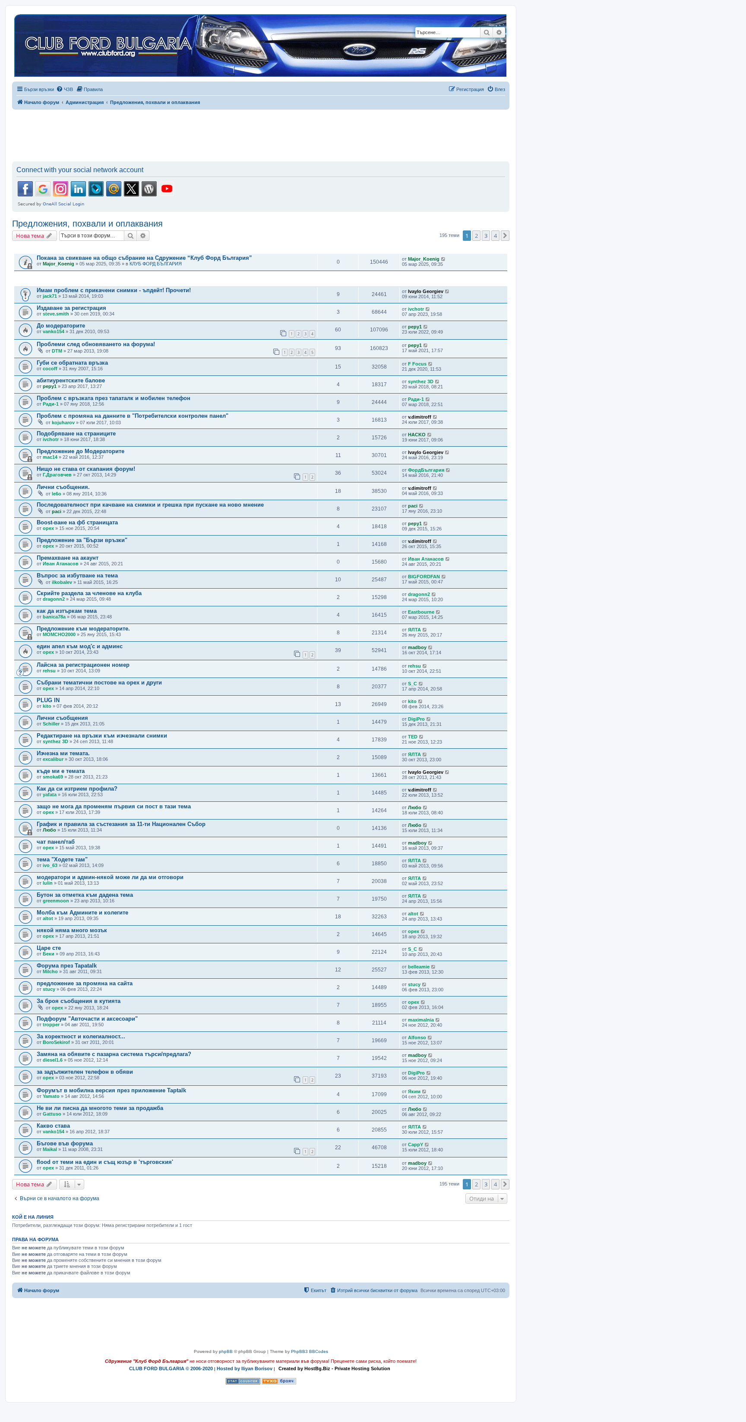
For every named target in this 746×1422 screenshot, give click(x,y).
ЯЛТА (414, 629)
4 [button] (495, 236)
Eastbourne (421, 612)
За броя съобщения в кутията (78, 1001)
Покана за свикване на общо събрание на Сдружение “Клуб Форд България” (144, 258)
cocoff (50, 368)
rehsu (49, 670)
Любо (414, 807)
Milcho (50, 971)
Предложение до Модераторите (80, 451)
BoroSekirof (56, 1042)
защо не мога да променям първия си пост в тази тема (114, 806)
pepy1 (415, 326)
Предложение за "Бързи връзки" (82, 540)
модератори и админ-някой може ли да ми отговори (110, 877)
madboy (417, 647)
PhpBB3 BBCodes (309, 1351)
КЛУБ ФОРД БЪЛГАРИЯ (156, 263)
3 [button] (485, 236)
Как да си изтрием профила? (77, 788)
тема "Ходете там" (62, 859)
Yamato (51, 1096)
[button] (505, 235)
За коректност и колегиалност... (81, 1036)
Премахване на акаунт (67, 558)
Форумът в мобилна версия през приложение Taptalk (111, 1090)
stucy (49, 989)
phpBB (226, 1351)
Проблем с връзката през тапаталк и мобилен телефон (113, 398)
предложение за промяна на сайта (85, 983)
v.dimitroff (419, 416)
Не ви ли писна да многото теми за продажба (100, 1108)
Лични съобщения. (63, 487)
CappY (415, 1144)
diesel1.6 (53, 1060)
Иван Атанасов (61, 563)
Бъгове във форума (65, 1143)
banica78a (54, 616)
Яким (414, 1091)
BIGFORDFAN (424, 576)
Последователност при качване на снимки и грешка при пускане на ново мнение (150, 504)
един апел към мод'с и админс (80, 646)
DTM (57, 350)
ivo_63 (50, 865)
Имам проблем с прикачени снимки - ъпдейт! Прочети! (114, 290)
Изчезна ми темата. (63, 753)
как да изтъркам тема (67, 611)
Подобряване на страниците (76, 433)
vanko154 (53, 331)
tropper (51, 1024)
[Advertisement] (261, 133)
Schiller (51, 723)
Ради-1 (51, 404)
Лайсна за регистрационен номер (83, 665)
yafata (50, 794)
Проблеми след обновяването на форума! (96, 344)
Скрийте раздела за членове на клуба (89, 593)
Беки (48, 953)
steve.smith (56, 313)
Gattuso (52, 1113)
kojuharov (63, 422)
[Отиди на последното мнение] (443, 259)
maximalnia (421, 1019)
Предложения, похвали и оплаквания (87, 223)
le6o (56, 493)
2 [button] (476, 236)
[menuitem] (64, 89)
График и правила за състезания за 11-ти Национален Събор (121, 824)
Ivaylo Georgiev (425, 291)
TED (412, 736)
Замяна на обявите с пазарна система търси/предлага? (114, 1054)
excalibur (53, 759)
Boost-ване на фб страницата (77, 522)
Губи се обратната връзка (72, 362)
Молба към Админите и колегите (82, 912)
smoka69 (53, 776)
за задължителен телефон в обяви (85, 1072)
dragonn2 (54, 599)
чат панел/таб (56, 842)
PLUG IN (48, 700)
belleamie (419, 966)
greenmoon (56, 900)
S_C (412, 683)
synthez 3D (420, 381)
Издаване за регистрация (71, 308)
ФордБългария (426, 470)
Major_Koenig (58, 263)
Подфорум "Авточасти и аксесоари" (87, 1018)
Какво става (53, 1125)
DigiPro (416, 719)
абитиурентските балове (71, 380)
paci (56, 511)
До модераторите (61, 325)
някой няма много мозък (72, 930)
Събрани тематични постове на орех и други (99, 682)
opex (48, 528)
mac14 (50, 457)
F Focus (417, 363)
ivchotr (416, 309)
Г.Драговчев (57, 474)
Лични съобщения (62, 718)
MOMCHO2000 (59, 634)
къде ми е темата (61, 771)
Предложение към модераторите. (83, 628)
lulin (48, 883)
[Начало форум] (260, 46)
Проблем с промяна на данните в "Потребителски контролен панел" (132, 416)
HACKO (417, 434)
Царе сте (49, 948)
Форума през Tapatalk (67, 965)
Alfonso (417, 1037)
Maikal (50, 1149)
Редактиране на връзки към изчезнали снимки (102, 735)
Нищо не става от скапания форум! (86, 469)
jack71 (50, 296)
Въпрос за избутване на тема (77, 575)
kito (47, 706)
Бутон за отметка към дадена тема (85, 895)
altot (48, 918)
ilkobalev (62, 582)
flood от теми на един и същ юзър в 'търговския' (105, 1162)
